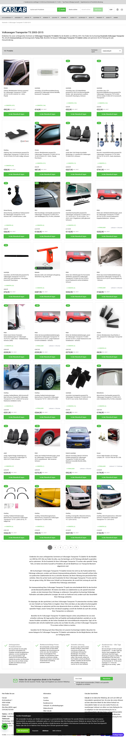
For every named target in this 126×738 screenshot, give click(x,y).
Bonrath (99, 150)
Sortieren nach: (94, 51)
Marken (116, 17)
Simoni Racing (8, 210)
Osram (99, 453)
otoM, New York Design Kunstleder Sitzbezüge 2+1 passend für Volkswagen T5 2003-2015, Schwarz (78, 154)
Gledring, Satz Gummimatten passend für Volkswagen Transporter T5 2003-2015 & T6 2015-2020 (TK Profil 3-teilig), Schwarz (16, 154)
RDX (36, 210)
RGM (98, 210)
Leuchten (54, 17)
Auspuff (72, 17)
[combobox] (47, 9)
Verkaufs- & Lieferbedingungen (53, 705)
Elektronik (36, 17)
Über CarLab (47, 711)
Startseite (4, 22)
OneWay (6, 393)
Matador (37, 272)
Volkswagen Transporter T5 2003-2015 (20, 22)
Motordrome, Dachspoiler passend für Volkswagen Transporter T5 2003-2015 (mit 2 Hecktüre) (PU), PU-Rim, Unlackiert (109, 397)
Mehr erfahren (57, 731)
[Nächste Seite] (76, 547)
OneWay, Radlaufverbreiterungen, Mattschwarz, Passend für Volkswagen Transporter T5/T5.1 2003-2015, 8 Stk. (47, 397)
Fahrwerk (63, 17)
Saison (108, 17)
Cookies (46, 700)
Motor (90, 17)
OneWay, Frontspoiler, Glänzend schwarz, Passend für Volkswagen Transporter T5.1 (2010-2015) (78, 517)
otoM (67, 150)
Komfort (27, 17)
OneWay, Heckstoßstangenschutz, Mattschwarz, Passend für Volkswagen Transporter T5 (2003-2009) (47, 517)
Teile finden (98, 9)
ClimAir (6, 88)
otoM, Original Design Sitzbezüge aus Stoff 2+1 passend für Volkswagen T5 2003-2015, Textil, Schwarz (15, 457)
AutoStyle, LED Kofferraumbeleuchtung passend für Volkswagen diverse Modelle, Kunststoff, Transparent (47, 92)
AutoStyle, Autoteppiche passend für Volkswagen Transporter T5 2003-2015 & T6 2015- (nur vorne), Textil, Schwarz (78, 397)
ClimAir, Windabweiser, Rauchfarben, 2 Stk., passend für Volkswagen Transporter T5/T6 (109, 336)
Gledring (6, 150)
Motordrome (100, 393)
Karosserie (18, 17)
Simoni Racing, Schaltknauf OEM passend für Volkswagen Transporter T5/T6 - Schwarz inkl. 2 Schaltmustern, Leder (16, 214)
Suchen (45, 698)
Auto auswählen (6, 17)
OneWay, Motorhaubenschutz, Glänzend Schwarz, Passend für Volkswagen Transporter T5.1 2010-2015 (109, 517)
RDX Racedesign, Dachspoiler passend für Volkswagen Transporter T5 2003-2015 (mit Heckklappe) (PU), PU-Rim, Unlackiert (47, 214)
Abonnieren (106, 679)
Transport (99, 17)
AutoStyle (37, 88)
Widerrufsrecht (48, 708)
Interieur (45, 17)
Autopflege (82, 17)
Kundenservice (48, 703)
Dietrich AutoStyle (71, 453)
